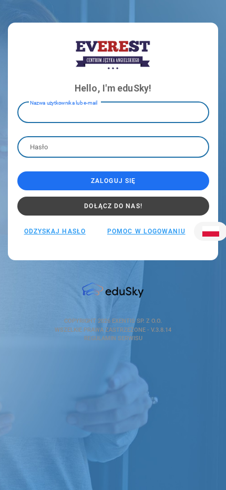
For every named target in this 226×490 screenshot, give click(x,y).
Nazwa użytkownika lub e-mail (63, 102)
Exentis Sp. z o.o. (136, 321)
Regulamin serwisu (113, 338)
